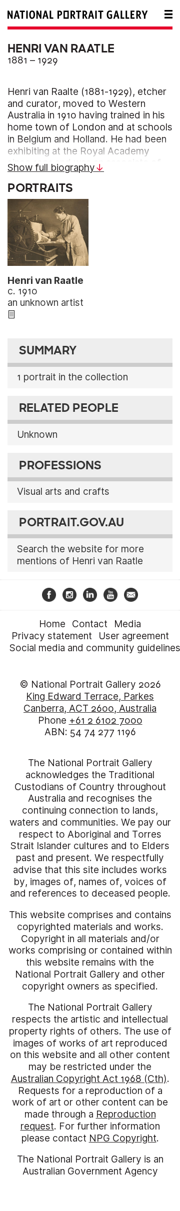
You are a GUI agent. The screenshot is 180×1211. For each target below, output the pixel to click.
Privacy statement (52, 636)
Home (52, 624)
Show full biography (51, 167)
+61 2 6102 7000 (105, 720)
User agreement (133, 636)
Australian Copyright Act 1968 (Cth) (89, 1079)
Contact (90, 624)
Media (127, 624)
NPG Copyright (122, 1138)
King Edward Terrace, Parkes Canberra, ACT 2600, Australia (90, 702)
